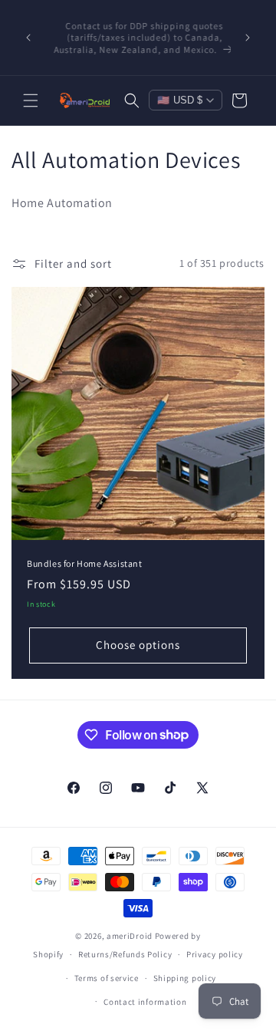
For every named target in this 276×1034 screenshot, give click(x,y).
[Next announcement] (247, 37)
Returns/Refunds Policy (125, 954)
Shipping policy (185, 978)
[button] (31, 100)
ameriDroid (130, 935)
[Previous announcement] (28, 37)
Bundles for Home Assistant (85, 563)
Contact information (145, 1001)
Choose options (138, 644)
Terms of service (106, 978)
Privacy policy (214, 954)
